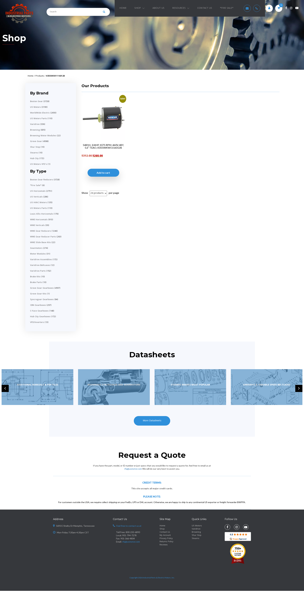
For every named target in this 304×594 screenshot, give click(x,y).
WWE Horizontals (39, 220)
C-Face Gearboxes (39, 311)
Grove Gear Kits (38, 294)
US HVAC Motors (38, 202)
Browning (35, 130)
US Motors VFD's (38, 164)
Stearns (34, 153)
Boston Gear (36, 101)
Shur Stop (35, 147)
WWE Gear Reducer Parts (43, 237)
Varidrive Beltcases (40, 265)
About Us (158, 8)
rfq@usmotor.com (133, 468)
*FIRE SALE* (226, 8)
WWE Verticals (37, 225)
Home (123, 8)
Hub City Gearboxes (40, 316)
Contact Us (204, 8)
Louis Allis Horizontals (41, 214)
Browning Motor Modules (43, 136)
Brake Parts (36, 282)
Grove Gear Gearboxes (42, 288)
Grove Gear (36, 141)
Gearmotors (36, 248)
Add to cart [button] (103, 172)
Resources (179, 8)
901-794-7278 (129, 535)
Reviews (164, 545)
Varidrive (35, 124)
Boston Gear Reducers (41, 180)
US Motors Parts (38, 118)
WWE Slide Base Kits (40, 242)
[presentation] (5, 388)
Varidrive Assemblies (41, 259)
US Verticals (36, 197)
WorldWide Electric (40, 113)
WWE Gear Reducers (40, 231)
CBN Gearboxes (38, 305)
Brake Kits (35, 277)
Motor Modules (38, 254)
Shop (137, 8)
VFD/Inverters (37, 322)
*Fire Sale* (35, 185)
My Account (165, 535)
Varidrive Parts (38, 271)
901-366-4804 (127, 538)
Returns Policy (166, 541)
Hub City (34, 158)
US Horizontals (37, 191)
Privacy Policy (166, 538)
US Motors (35, 107)
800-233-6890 (133, 532)
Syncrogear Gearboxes (42, 299)
